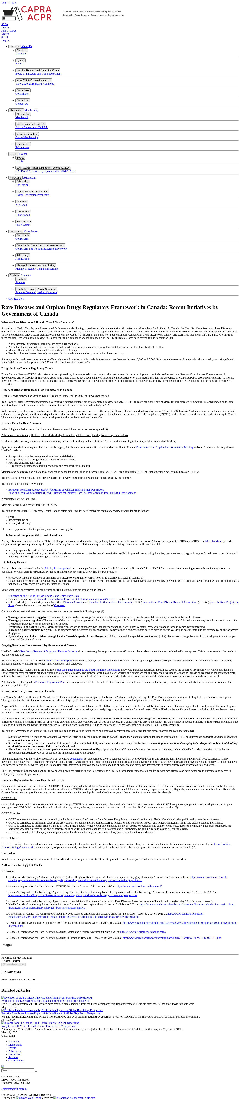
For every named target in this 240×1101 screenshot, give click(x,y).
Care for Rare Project (222, 602)
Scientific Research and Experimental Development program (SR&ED (76, 599)
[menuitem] (13, 1041)
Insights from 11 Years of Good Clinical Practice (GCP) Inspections (38, 1026)
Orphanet (59, 605)
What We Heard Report (59, 660)
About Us (14, 46)
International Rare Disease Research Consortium (170, 602)
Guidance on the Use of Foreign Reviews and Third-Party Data (43, 595)
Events (13, 154)
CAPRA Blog (16, 298)
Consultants (16, 231)
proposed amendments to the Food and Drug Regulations (88, 669)
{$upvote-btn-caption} (13, 964)
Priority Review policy (57, 568)
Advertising (15, 177)
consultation (76, 758)
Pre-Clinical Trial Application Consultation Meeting (164, 447)
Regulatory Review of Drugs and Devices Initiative (48, 651)
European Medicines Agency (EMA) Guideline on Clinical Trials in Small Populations (56, 489)
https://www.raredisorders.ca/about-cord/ (139, 886)
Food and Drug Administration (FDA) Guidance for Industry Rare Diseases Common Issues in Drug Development (72, 492)
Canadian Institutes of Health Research (110, 602)
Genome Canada (73, 602)
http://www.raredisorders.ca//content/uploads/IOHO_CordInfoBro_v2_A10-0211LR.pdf (172, 937)
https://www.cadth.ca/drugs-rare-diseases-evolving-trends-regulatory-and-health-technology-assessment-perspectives (72, 895)
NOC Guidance (214, 541)
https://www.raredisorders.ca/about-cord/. (143, 931)
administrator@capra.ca (14, 1088)
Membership (16, 110)
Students (14, 275)
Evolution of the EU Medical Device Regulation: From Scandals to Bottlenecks (45, 1000)
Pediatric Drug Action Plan (50, 681)
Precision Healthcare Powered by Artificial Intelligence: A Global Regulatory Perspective (50, 1013)
